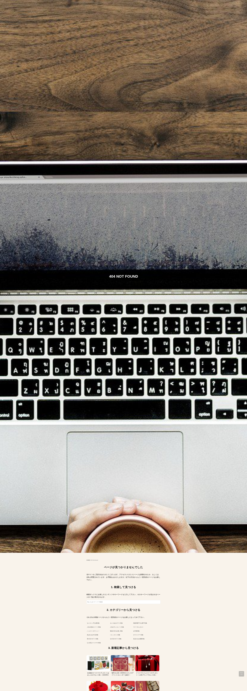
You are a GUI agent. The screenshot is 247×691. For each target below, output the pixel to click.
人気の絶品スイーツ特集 (94, 627)
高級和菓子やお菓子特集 (140, 623)
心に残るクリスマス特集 (94, 643)
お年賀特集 (136, 631)
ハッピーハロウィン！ (93, 631)
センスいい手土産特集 (93, 623)
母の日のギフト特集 (92, 639)
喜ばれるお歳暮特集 (139, 639)
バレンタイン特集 (115, 635)
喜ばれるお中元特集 (92, 635)
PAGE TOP (241, 673)
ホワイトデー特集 (138, 635)
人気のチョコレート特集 (117, 627)
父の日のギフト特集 (115, 639)
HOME (88, 560)
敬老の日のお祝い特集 (116, 631)
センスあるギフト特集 (116, 623)
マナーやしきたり (138, 627)
